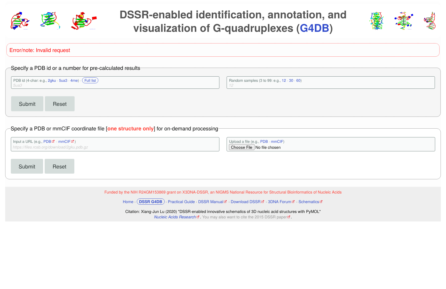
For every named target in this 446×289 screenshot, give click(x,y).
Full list (90, 80)
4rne (74, 80)
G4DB (314, 27)
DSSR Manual (211, 201)
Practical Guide (181, 201)
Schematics (309, 201)
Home (128, 201)
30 (291, 80)
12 (284, 80)
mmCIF (64, 141)
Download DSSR (245, 201)
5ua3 (63, 80)
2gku (52, 80)
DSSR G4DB (150, 201)
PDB (47, 141)
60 (298, 80)
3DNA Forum (279, 201)
